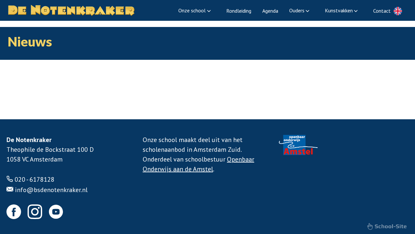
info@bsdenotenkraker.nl (51, 190)
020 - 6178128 (34, 179)
